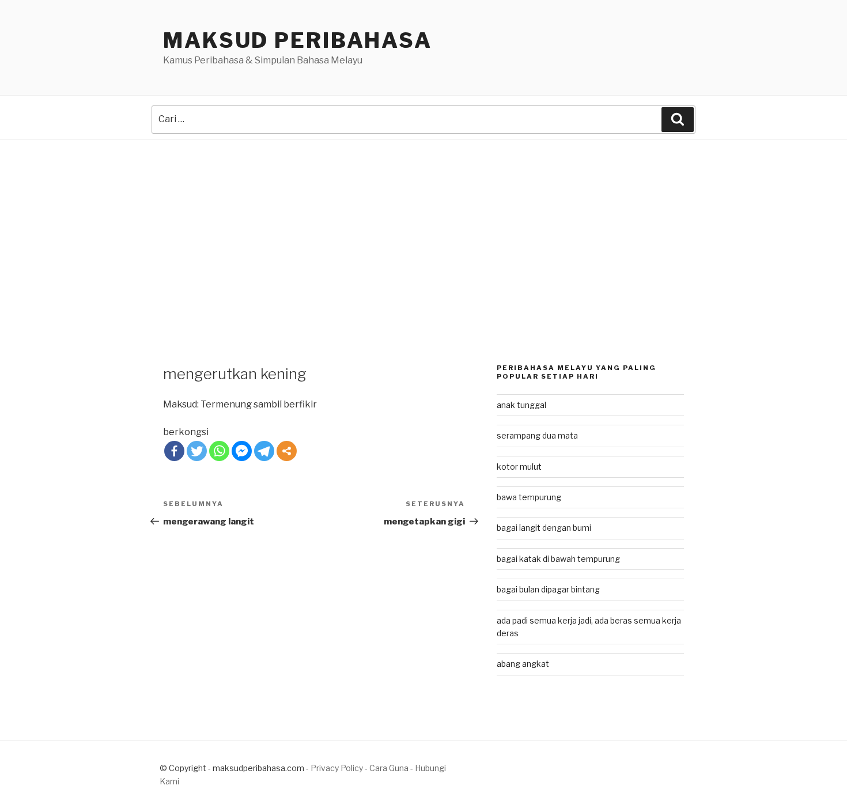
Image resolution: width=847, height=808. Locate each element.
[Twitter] (197, 451)
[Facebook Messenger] (242, 451)
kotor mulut (519, 466)
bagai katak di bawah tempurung (558, 559)
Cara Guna (389, 768)
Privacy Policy (337, 768)
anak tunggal (521, 405)
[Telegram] (264, 451)
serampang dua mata (537, 435)
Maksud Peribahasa (297, 40)
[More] (287, 451)
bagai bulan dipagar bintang (548, 589)
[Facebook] (174, 451)
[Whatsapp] (219, 451)
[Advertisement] (423, 226)
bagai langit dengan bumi (544, 528)
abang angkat (523, 664)
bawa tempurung (529, 497)
